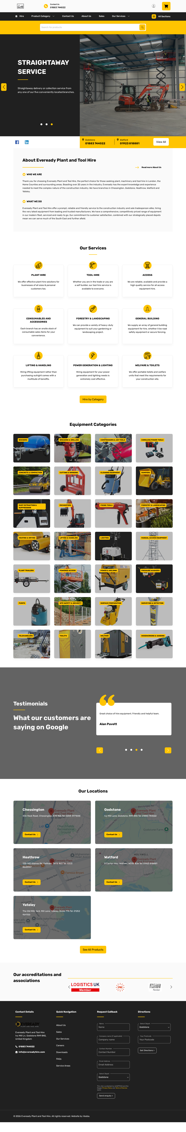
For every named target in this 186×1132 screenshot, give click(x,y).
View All (161, 141)
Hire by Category (93, 399)
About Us (86, 16)
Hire (21, 16)
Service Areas (63, 1065)
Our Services (118, 16)
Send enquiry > (106, 1096)
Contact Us (68, 16)
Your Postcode (145, 1036)
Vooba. (86, 1116)
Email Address (104, 1061)
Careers (60, 1045)
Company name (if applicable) (110, 1036)
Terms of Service (121, 1088)
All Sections (164, 16)
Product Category (40, 16)
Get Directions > (147, 1050)
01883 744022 (26, 1046)
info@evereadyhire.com (32, 1052)
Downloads (62, 1052)
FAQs (58, 1059)
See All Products (93, 949)
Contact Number (105, 1049)
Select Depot (104, 1074)
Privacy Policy (107, 1088)
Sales (101, 16)
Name (101, 1024)
